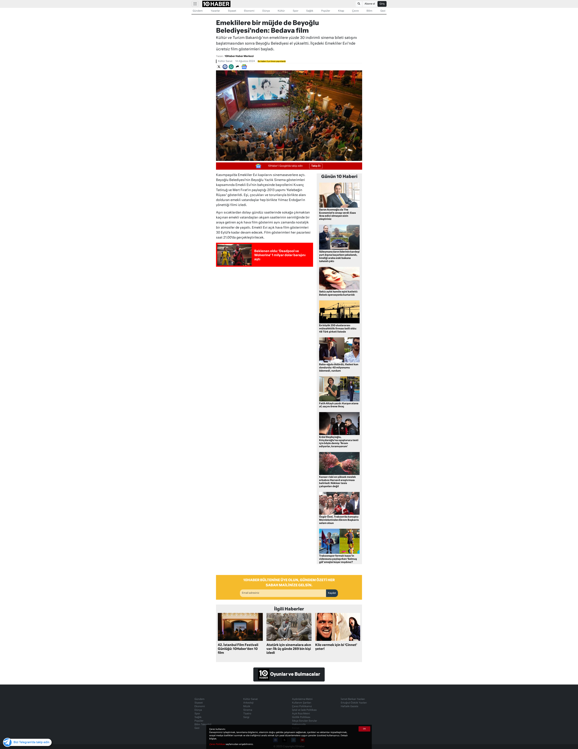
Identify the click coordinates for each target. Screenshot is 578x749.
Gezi (382, 11)
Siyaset (232, 11)
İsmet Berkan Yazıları (353, 699)
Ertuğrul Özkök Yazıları (354, 703)
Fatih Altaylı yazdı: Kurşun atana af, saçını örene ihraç (338, 405)
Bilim (369, 11)
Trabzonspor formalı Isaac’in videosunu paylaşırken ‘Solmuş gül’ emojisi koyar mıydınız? (338, 559)
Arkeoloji (248, 703)
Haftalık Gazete (349, 706)
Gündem (198, 11)
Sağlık (309, 11)
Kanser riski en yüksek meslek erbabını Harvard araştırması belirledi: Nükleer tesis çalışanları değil (337, 482)
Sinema (247, 710)
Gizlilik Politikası (301, 717)
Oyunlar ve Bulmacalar (294, 674)
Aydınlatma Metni (302, 699)
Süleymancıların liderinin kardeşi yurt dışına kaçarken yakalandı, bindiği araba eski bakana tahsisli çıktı (339, 256)
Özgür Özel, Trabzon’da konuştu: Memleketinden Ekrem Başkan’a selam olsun (339, 520)
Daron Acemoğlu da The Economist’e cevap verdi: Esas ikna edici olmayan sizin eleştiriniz (337, 214)
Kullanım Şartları (301, 703)
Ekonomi (249, 11)
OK (364, 729)
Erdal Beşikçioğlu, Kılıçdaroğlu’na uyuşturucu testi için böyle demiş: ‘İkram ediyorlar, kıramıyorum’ (338, 442)
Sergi (246, 717)
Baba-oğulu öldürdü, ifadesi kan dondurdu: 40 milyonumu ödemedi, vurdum (338, 367)
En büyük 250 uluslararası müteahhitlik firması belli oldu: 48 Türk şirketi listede (338, 328)
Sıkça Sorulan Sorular (304, 721)
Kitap (341, 11)
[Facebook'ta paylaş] (225, 67)
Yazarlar (215, 11)
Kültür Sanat (225, 61)
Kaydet (332, 593)
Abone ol (370, 4)
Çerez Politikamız (302, 706)
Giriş (382, 4)
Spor (295, 11)
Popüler (325, 11)
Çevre (355, 11)
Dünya (266, 11)
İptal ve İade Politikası (304, 710)
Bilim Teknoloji (202, 724)
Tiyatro (247, 714)
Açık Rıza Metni (301, 714)
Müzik (246, 706)
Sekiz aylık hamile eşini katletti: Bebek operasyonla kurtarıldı (338, 293)
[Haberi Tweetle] (218, 67)
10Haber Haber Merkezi (239, 56)
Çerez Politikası (217, 744)
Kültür (281, 11)
